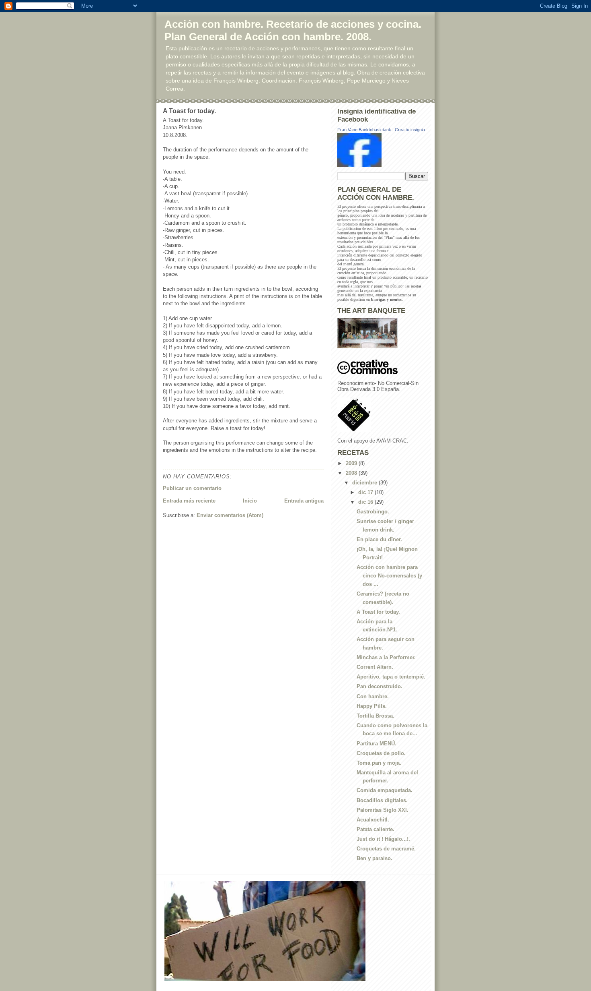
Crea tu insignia (410, 129)
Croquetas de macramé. (386, 849)
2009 (352, 463)
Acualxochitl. (373, 820)
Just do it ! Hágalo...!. (383, 839)
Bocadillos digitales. (382, 800)
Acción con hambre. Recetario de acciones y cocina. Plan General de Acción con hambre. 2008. (292, 30)
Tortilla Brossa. (375, 716)
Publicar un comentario (192, 488)
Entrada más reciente (189, 501)
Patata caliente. (375, 829)
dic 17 (366, 492)
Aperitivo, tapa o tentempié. (391, 677)
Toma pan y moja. (379, 763)
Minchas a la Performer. (386, 657)
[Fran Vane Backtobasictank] (382, 150)
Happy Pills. (372, 706)
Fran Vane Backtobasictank (364, 129)
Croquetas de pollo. (381, 753)
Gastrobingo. (373, 512)
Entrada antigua (304, 501)
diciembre (365, 483)
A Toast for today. (378, 612)
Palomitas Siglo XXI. (382, 810)
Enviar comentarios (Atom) (230, 515)
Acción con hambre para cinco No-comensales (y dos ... (389, 575)
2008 (352, 473)
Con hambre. (373, 696)
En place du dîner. (379, 539)
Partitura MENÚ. (376, 744)
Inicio (250, 501)
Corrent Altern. (375, 667)
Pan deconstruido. (379, 686)
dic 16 (366, 502)
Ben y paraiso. (374, 858)
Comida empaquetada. (384, 790)
